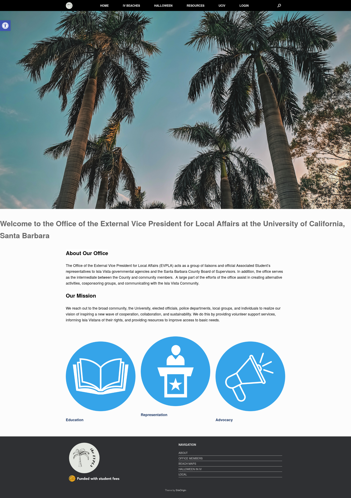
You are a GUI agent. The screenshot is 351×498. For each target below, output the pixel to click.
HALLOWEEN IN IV (190, 469)
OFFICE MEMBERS (191, 458)
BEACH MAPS (187, 463)
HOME (104, 5)
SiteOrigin (181, 490)
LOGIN (244, 5)
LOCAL (183, 474)
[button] (279, 5)
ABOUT (183, 453)
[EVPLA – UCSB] (69, 5)
